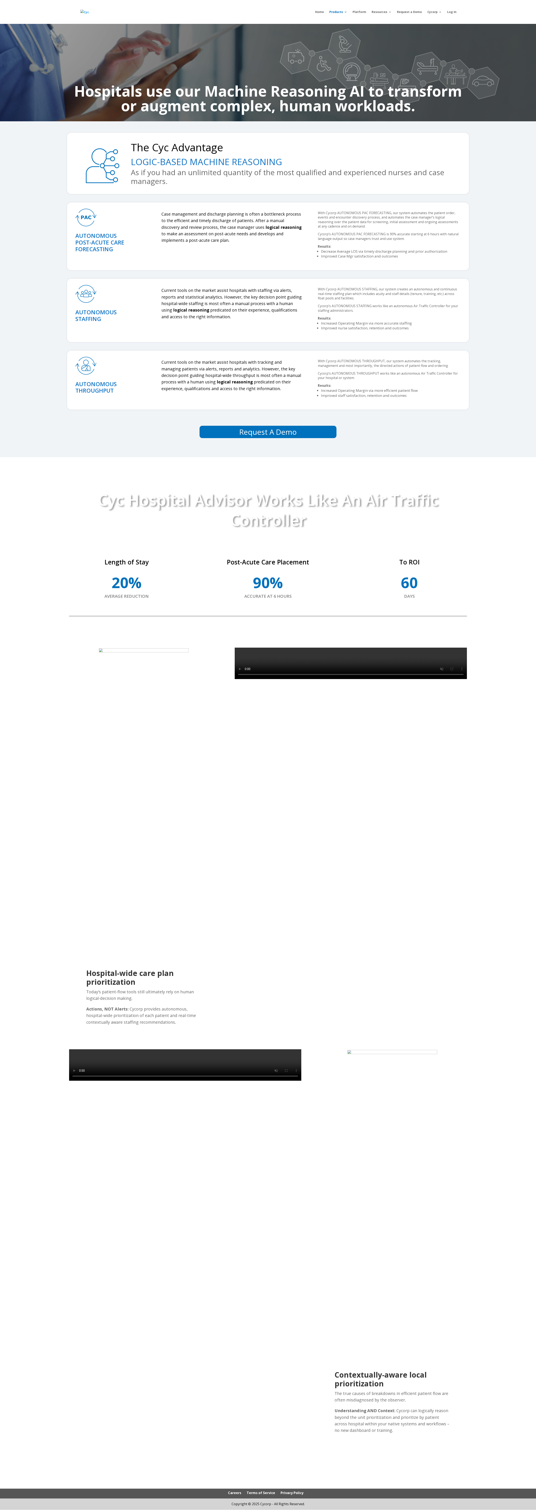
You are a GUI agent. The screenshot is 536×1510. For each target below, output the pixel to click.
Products (336, 12)
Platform (359, 12)
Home (319, 12)
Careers (234, 1493)
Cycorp (432, 12)
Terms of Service (261, 1493)
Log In (451, 12)
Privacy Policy (292, 1493)
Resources (379, 12)
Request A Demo (268, 432)
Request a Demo (409, 12)
